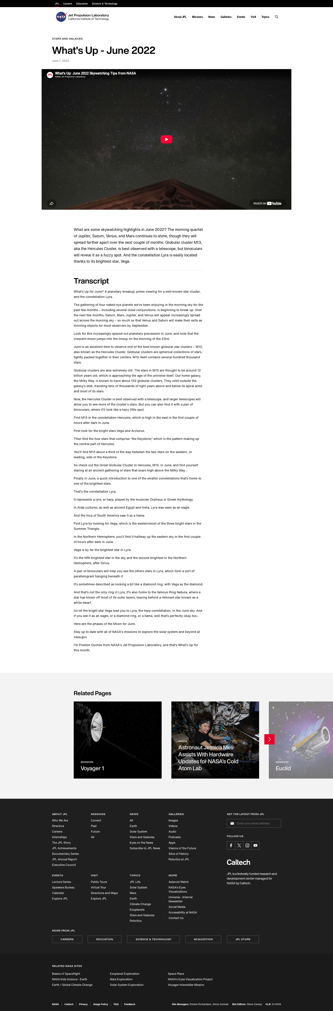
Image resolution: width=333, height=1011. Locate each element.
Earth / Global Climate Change (72, 985)
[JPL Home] (89, 17)
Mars (133, 893)
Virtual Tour (98, 887)
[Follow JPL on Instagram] (247, 845)
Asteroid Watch (179, 882)
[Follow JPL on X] (239, 845)
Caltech (69, 1004)
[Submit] (231, 823)
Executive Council (64, 865)
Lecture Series (61, 882)
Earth (133, 826)
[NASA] (61, 17)
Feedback (129, 1004)
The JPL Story (61, 843)
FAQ (116, 1004)
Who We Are (60, 820)
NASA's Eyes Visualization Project (190, 979)
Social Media (177, 907)
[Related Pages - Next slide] (269, 739)
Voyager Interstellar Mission (186, 985)
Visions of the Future (182, 848)
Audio (172, 831)
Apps (172, 843)
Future (95, 831)
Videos (173, 826)
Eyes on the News (141, 843)
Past (94, 826)
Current (96, 820)
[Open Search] (276, 16)
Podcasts (175, 837)
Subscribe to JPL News (145, 848)
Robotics (136, 921)
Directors (58, 826)
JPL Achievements (64, 848)
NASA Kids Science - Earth (69, 979)
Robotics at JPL (179, 859)
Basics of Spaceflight (66, 974)
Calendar (58, 893)
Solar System (138, 831)
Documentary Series (65, 854)
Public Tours (99, 882)
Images (173, 820)
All (92, 837)
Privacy (83, 1004)
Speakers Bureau (63, 887)
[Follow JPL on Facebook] (231, 845)
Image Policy (100, 1004)
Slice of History (179, 854)
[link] (118, 739)
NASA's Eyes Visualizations (178, 889)
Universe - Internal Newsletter (181, 899)
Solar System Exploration (127, 985)
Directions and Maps (104, 893)
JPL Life (135, 882)
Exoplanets (137, 910)
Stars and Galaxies (142, 837)
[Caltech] (238, 862)
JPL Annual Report (64, 859)
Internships (59, 837)
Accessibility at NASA (183, 912)
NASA (55, 1004)
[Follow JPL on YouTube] (255, 845)
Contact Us (176, 918)
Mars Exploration (121, 979)
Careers (57, 831)
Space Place (176, 974)
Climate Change (140, 904)
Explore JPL (60, 898)
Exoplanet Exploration (124, 974)
